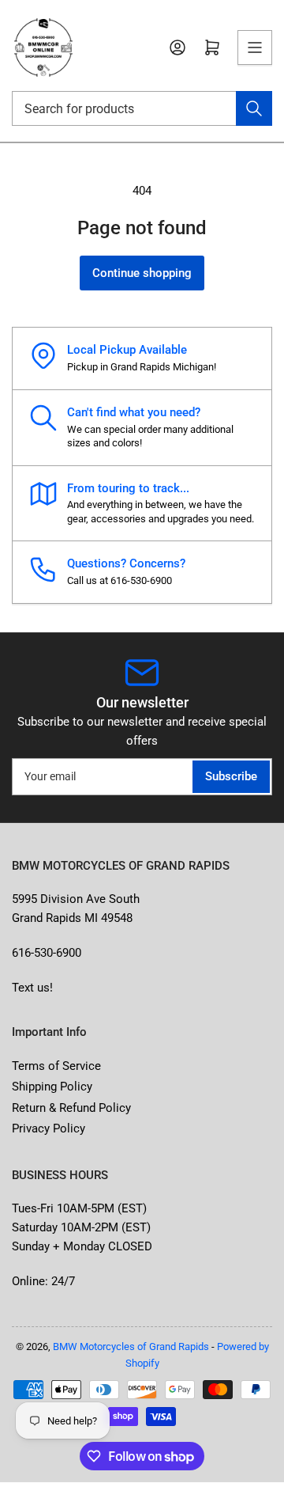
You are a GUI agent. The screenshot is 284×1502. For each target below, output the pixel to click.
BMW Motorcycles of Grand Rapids (131, 1346)
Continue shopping (142, 273)
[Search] (254, 108)
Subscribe (231, 776)
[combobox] (142, 108)
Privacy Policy (48, 1128)
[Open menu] (254, 47)
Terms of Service (56, 1066)
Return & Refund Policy (71, 1108)
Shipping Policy (52, 1086)
